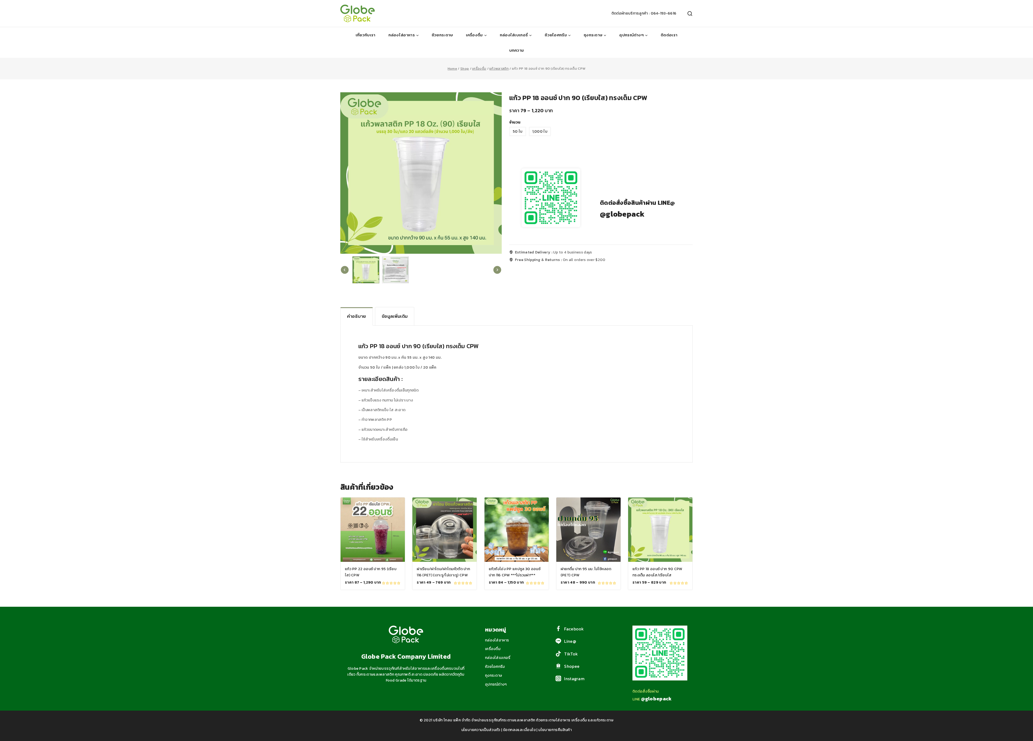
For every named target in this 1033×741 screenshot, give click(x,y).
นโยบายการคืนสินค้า (555, 730)
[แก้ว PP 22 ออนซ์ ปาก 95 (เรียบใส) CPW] (373, 529)
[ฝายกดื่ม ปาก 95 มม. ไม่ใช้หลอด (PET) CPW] (588, 529)
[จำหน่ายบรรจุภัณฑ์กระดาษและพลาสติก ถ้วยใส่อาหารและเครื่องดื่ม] (357, 13)
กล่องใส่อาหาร (497, 640)
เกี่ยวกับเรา (366, 35)
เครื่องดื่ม (492, 649)
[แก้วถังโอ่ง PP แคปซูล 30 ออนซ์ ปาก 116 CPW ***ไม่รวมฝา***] (516, 529)
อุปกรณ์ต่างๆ (496, 684)
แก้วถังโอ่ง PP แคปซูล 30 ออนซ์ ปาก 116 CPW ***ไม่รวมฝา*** (515, 572)
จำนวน (514, 122)
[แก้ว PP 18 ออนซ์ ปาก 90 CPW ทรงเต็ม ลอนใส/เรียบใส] (660, 529)
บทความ (516, 50)
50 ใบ (518, 131)
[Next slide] (497, 270)
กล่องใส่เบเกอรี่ (498, 658)
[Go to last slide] (345, 270)
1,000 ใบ (539, 131)
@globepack (622, 214)
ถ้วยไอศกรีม (495, 666)
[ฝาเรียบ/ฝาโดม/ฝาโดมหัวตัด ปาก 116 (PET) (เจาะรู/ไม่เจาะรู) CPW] (444, 529)
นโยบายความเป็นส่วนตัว (480, 730)
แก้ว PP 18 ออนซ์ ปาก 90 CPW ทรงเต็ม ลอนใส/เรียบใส (657, 572)
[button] (365, 269)
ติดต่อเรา (669, 35)
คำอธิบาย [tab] (356, 316)
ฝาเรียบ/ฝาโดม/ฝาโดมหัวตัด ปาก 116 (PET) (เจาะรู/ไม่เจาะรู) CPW (443, 572)
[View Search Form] (687, 13)
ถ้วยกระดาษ (442, 35)
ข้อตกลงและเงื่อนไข (519, 730)
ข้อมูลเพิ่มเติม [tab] (395, 316)
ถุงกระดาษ (493, 675)
